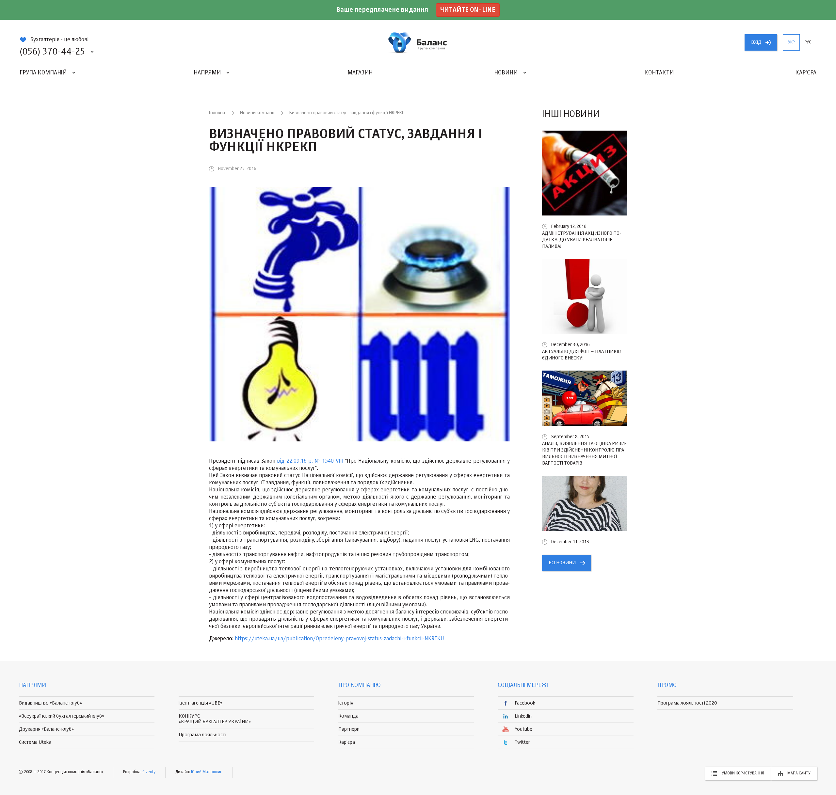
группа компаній (418, 42)
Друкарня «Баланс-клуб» (46, 729)
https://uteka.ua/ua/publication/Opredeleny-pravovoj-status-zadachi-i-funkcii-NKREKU (339, 639)
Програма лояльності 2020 (687, 703)
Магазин (360, 73)
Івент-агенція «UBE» (200, 703)
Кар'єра (805, 73)
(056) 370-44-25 (52, 51)
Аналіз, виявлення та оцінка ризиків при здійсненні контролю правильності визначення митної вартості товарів (584, 453)
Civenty (148, 772)
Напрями (207, 73)
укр (791, 42)
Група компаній (43, 73)
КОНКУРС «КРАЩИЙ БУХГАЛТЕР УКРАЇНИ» (215, 719)
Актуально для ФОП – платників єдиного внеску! (581, 354)
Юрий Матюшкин (206, 772)
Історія (345, 703)
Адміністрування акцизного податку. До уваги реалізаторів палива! (581, 240)
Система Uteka (35, 742)
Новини (506, 73)
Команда (348, 716)
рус (808, 42)
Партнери (349, 729)
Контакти (659, 73)
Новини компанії (257, 113)
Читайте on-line (467, 10)
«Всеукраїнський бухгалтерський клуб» (61, 716)
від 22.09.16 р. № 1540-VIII (310, 461)
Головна (217, 113)
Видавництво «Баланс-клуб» (50, 703)
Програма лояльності (202, 734)
